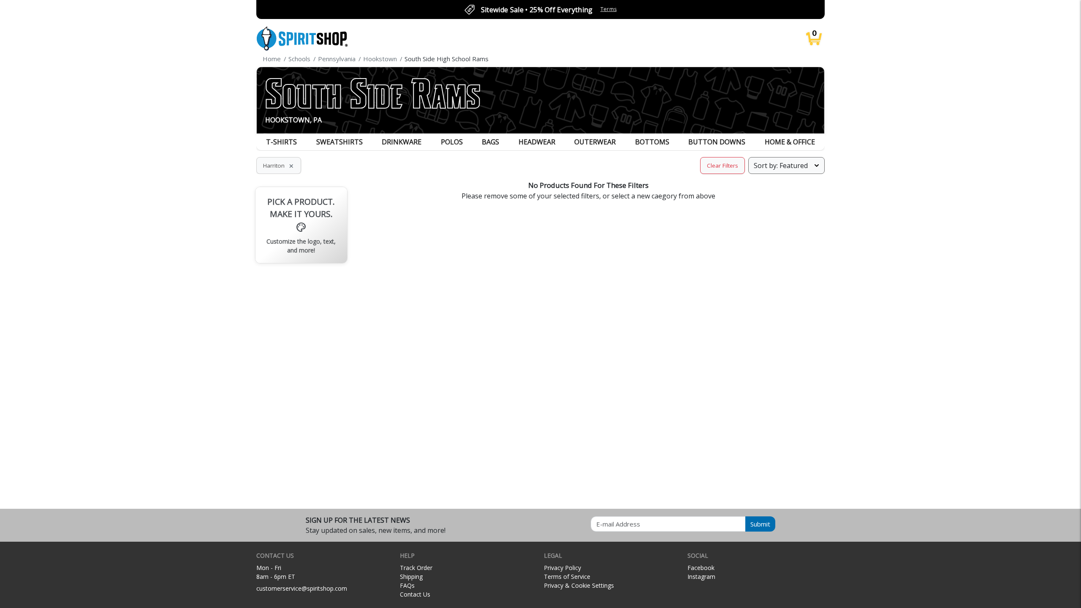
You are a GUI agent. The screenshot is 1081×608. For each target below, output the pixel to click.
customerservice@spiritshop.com (301, 588)
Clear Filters (722, 165)
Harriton (278, 165)
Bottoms (652, 142)
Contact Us (415, 594)
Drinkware (401, 142)
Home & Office (790, 142)
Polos (452, 142)
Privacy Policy (562, 568)
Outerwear (595, 142)
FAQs (407, 585)
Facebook (700, 568)
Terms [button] (608, 9)
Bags (490, 142)
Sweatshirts (339, 142)
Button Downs (716, 142)
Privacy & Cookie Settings (579, 585)
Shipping (411, 577)
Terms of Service (567, 577)
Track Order (416, 568)
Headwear (537, 142)
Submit (760, 524)
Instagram (701, 577)
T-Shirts (281, 142)
